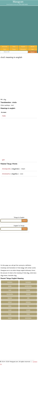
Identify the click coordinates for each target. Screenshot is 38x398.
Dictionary (4, 46)
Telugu (14, 49)
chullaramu (6, 174)
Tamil (4, 49)
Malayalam (23, 49)
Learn (32, 49)
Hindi (14, 46)
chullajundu (6, 169)
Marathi (32, 46)
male (4, 116)
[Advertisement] (19, 25)
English (23, 46)
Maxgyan (18, 1)
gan (3, 160)
